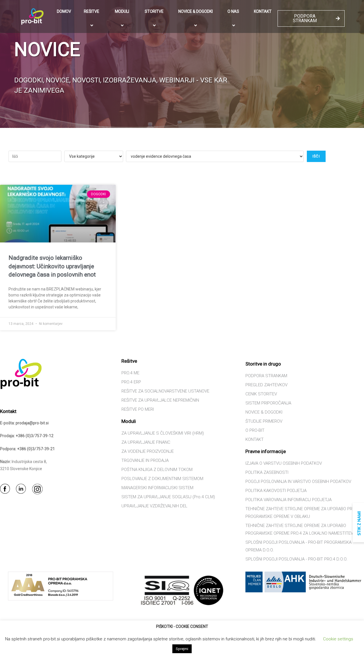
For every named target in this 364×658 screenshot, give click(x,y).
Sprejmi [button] (182, 649)
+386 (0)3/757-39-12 (34, 435)
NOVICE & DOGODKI (195, 11)
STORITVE (154, 11)
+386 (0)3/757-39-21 (36, 449)
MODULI (122, 11)
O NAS (233, 11)
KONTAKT (263, 11)
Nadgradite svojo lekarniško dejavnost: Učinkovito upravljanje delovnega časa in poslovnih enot (52, 266)
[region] (182, 64)
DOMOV (64, 11)
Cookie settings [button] (338, 639)
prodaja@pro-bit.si (32, 423)
